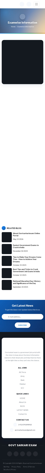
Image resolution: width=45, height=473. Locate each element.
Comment (9, 151)
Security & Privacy (9, 469)
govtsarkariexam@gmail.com (25, 430)
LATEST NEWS (22, 410)
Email (8, 190)
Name (8, 181)
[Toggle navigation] (36, 4)
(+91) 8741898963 (25, 425)
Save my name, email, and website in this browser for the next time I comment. (23, 210)
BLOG (22, 406)
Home (13, 27)
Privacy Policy (16, 467)
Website (8, 200)
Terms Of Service (29, 467)
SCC (22, 388)
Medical (22, 384)
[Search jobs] (29, 4)
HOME (22, 398)
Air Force (22, 372)
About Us (22, 402)
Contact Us (22, 414)
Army (22, 376)
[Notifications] (22, 4)
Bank (22, 380)
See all (8, 124)
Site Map (6, 467)
